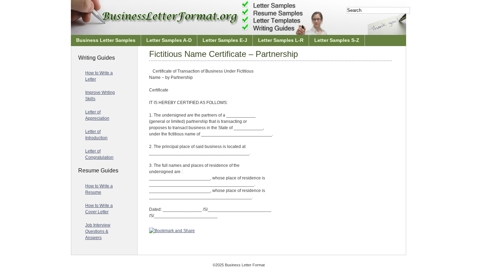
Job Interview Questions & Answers (97, 231)
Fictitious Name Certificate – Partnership (223, 54)
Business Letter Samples (105, 40)
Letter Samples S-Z (336, 40)
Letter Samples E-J (225, 40)
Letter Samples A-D (169, 40)
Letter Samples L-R (280, 40)
